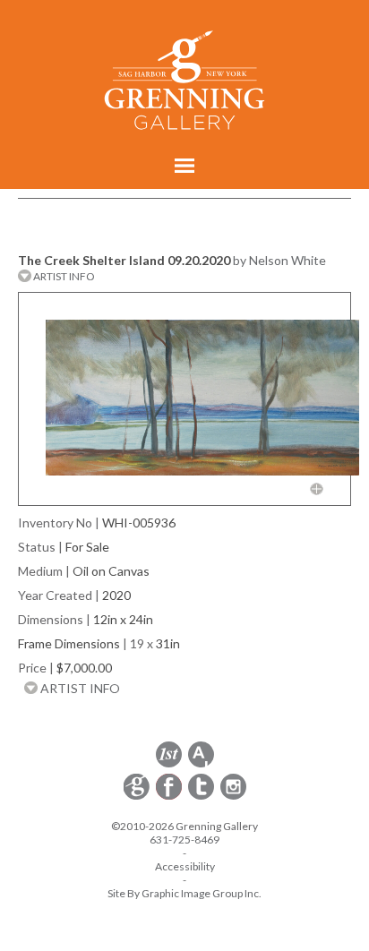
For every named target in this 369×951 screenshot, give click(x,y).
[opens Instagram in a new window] (233, 796)
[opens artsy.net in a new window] (201, 764)
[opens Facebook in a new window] (170, 796)
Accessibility (185, 866)
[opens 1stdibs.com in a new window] (169, 764)
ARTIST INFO (63, 276)
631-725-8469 (184, 839)
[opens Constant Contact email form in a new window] (138, 796)
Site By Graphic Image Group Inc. (184, 893)
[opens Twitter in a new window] (202, 796)
